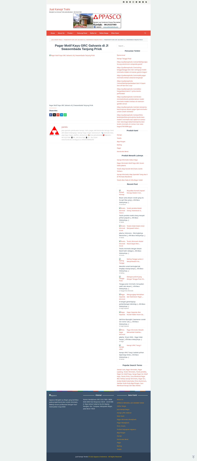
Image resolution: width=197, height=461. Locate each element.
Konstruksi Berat (122, 151)
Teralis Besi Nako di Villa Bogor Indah (130, 180)
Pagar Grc (141, 379)
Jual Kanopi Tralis (59, 9)
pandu (65, 127)
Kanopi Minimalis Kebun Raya (127, 160)
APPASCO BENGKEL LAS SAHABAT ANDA (130, 403)
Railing (119, 145)
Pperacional (121, 55)
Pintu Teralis (121, 426)
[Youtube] (139, 2)
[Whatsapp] (65, 114)
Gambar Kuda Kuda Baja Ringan (128, 383)
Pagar (119, 148)
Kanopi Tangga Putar (124, 58)
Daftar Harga (121, 406)
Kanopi (119, 135)
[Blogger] (146, 2)
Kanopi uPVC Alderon (124, 413)
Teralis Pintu (125, 376)
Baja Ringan (121, 141)
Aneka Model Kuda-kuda (125, 381)
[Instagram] (133, 2)
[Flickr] (143, 2)
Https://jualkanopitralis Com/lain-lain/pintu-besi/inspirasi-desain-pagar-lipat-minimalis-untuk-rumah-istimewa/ (132, 109)
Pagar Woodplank (123, 423)
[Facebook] (123, 2)
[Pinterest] (130, 2)
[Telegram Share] (61, 114)
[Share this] (50, 114)
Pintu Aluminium (140, 381)
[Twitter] (126, 2)
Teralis (119, 138)
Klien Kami (120, 416)
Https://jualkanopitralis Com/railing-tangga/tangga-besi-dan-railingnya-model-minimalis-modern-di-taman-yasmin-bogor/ (132, 69)
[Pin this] (58, 114)
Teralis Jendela (141, 372)
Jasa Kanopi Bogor (123, 409)
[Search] (145, 33)
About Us (120, 399)
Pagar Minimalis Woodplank (126, 419)
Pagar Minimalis (131, 369)
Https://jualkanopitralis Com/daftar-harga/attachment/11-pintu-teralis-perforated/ (129, 91)
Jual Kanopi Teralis (81, 457)
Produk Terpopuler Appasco (126, 429)
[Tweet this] (54, 114)
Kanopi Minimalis (132, 379)
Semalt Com (121, 369)
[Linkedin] (136, 2)
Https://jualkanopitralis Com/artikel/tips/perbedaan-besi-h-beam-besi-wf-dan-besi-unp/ (131, 83)
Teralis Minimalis (129, 372)
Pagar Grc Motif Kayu (124, 374)
